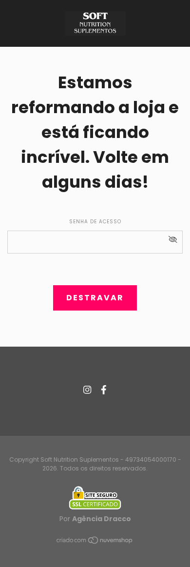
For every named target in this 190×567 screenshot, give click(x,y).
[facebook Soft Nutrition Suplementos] (104, 390)
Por (95, 519)
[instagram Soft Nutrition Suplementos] (87, 390)
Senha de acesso (95, 221)
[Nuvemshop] (95, 542)
